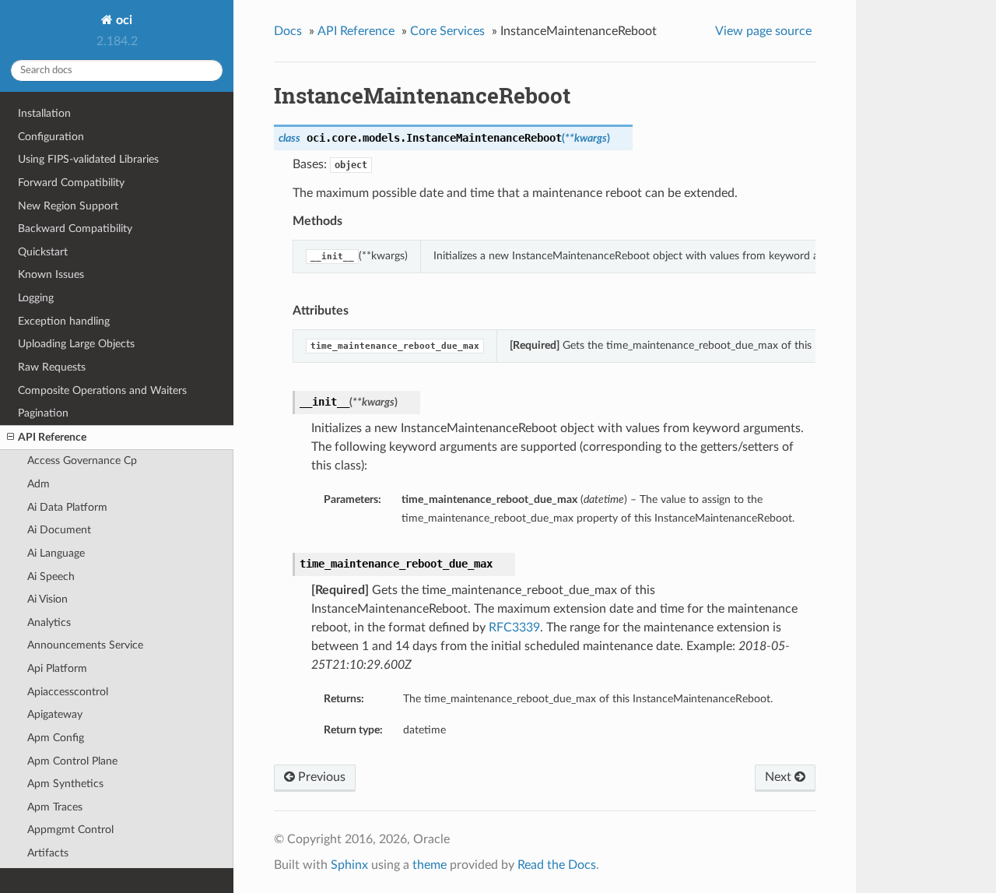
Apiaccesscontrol (67, 692)
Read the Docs (556, 865)
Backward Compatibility (75, 228)
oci (122, 20)
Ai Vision (47, 599)
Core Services (447, 31)
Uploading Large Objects (76, 344)
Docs (288, 31)
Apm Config (55, 738)
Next (779, 777)
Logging (36, 298)
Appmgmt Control (70, 829)
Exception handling (64, 321)
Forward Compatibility (71, 182)
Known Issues (51, 274)
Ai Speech (51, 576)
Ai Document (59, 530)
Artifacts (47, 853)
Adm (38, 484)
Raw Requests (52, 367)
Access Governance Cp (82, 460)
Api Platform (57, 668)
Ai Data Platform (67, 507)
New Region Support (68, 206)
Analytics (49, 622)
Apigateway (54, 714)
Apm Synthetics (65, 783)
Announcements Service (85, 645)
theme (429, 865)
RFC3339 (514, 627)
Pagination (43, 413)
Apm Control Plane (72, 761)
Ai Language (56, 553)
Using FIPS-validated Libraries (88, 159)
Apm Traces (54, 807)
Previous (320, 777)
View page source (763, 31)
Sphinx (349, 865)
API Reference (52, 437)
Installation (44, 113)
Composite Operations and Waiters (102, 390)
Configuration (51, 136)
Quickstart (43, 252)
